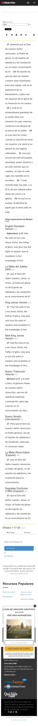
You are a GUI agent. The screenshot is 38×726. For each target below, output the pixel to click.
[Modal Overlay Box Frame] (19, 632)
